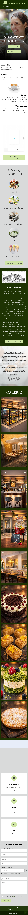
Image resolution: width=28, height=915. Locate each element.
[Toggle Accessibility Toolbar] (25, 912)
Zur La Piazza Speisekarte (14, 157)
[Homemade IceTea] (14, 529)
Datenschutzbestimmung (16, 896)
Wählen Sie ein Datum (7, 867)
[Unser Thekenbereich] (14, 489)
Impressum (9, 908)
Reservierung (14, 52)
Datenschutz (16, 908)
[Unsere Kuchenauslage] (14, 414)
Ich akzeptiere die (12, 896)
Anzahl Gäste (17, 874)
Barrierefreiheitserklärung (13, 909)
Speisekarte (14, 46)
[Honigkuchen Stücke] (14, 642)
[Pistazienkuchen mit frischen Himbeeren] (14, 681)
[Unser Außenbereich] (14, 450)
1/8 (5, 149)
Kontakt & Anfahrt (14, 263)
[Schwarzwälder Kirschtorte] (14, 604)
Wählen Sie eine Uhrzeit (7, 874)
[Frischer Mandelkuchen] (14, 719)
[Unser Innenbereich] (14, 567)
